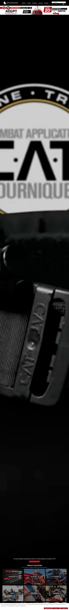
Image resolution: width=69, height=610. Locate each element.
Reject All (64, 608)
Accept (56, 608)
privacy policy (25, 604)
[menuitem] (23, 3)
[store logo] (10, 3)
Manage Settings (48, 608)
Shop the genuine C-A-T (34, 561)
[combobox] (59, 2)
